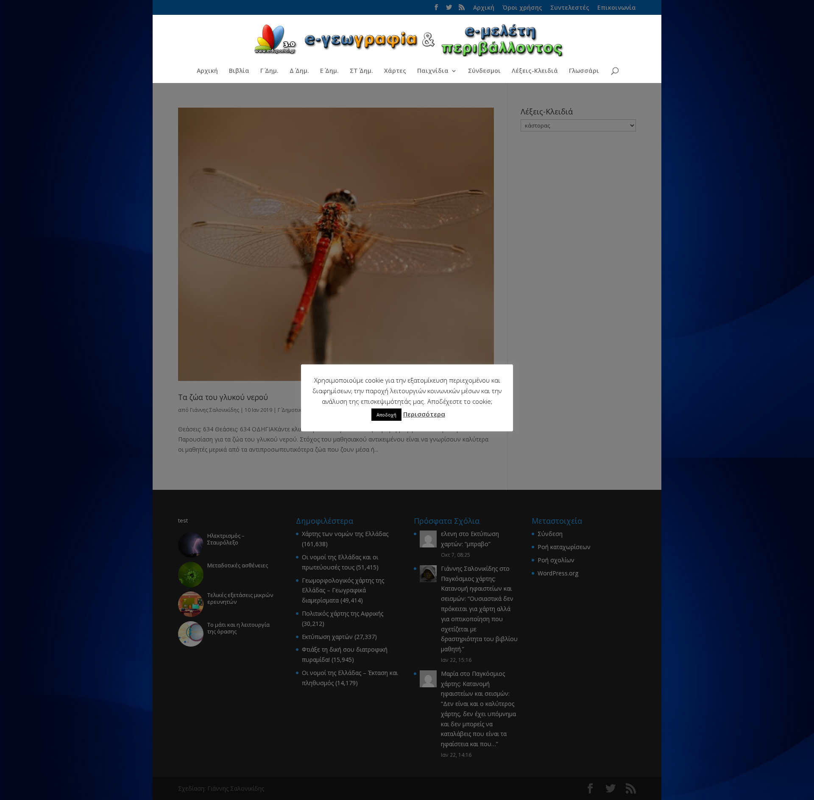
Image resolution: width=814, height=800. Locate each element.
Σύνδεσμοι (484, 71)
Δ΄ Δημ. (299, 71)
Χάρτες (395, 71)
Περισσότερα (424, 414)
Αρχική (207, 71)
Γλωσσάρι (584, 71)
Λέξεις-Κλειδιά (535, 71)
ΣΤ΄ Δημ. (361, 71)
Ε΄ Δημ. (329, 71)
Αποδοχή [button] (386, 414)
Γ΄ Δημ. (269, 71)
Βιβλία (239, 71)
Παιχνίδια (433, 71)
